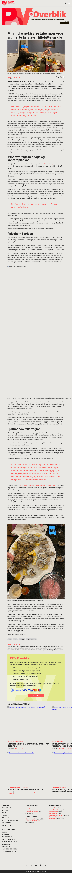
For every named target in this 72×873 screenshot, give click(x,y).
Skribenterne (7, 837)
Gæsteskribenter (8, 839)
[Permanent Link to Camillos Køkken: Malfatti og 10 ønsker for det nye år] (28, 723)
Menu (69, 3)
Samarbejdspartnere (9, 841)
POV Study (5, 817)
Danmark (61, 748)
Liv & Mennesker (17, 30)
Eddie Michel (53, 813)
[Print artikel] (64, 77)
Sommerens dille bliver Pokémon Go (25, 790)
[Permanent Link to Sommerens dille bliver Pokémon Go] (28, 768)
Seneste (5, 810)
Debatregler (6, 844)
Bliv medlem (6, 846)
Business (22, 792)
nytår (15, 639)
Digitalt (35, 792)
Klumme (9, 30)
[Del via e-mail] (61, 77)
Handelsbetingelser (9, 849)
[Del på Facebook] (56, 77)
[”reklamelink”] (36, 16)
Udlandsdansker (31, 639)
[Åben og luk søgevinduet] (66, 3)
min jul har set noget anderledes (51, 164)
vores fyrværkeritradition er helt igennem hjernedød (37, 485)
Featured (16, 792)
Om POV (4, 832)
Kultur (40, 792)
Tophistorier (7, 808)
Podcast (5, 815)
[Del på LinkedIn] (58, 77)
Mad (21, 748)
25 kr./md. (36, 695)
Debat (4, 813)
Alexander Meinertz (31, 811)
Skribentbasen (7, 823)
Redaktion (5, 834)
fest (10, 639)
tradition (22, 639)
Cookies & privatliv (9, 851)
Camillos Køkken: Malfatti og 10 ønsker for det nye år (28, 745)
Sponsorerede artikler (10, 820)
